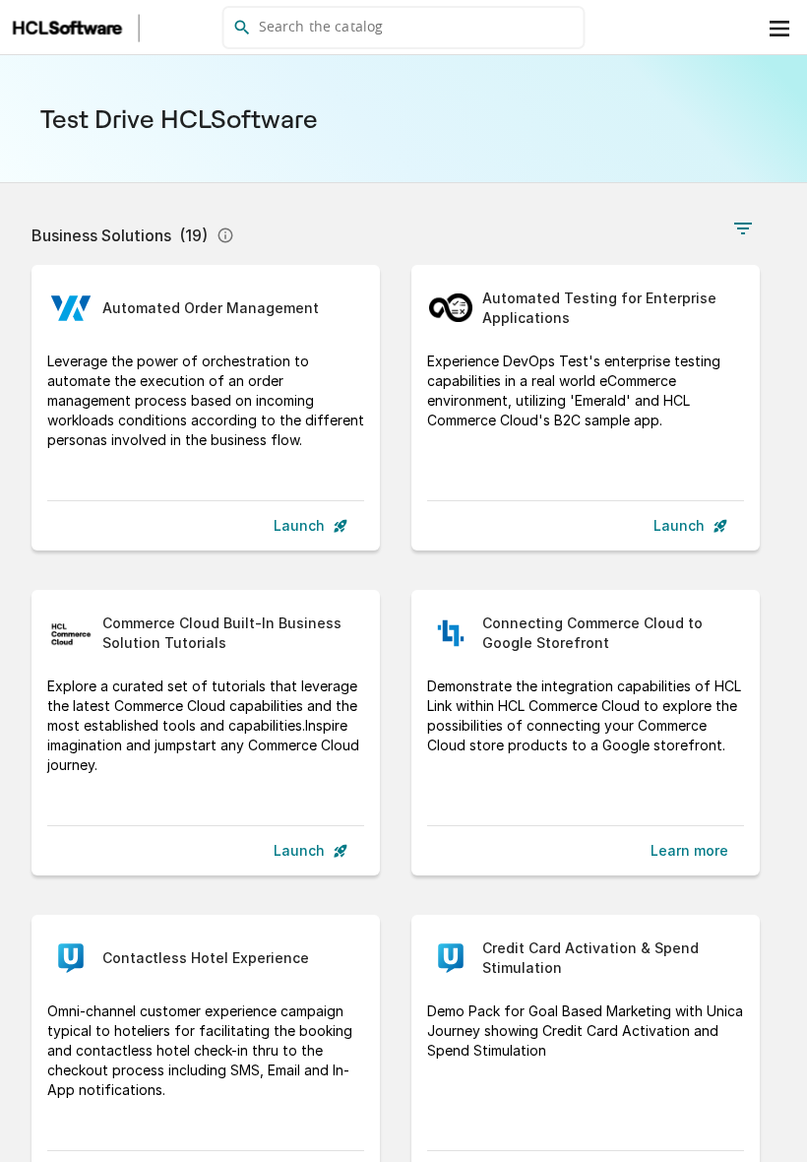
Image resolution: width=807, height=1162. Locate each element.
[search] (404, 27)
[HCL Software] (68, 27)
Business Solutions (119, 235)
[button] (566, 27)
